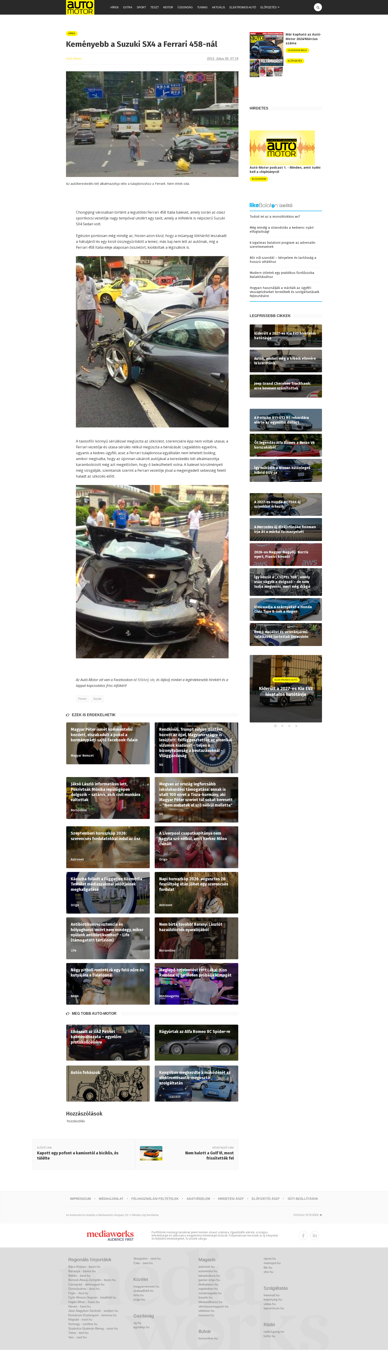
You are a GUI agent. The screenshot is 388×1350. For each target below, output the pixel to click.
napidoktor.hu (208, 1288)
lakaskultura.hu (209, 1275)
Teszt (154, 7)
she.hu (268, 1272)
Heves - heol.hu (79, 1306)
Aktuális (218, 7)
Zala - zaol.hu (143, 1263)
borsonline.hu (208, 1338)
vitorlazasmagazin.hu (213, 1306)
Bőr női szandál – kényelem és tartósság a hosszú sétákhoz (283, 260)
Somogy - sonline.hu (82, 1324)
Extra (127, 7)
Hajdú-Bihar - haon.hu (84, 1302)
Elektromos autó (242, 7)
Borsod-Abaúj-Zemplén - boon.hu (92, 1280)
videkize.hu (206, 1310)
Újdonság (185, 7)
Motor (168, 7)
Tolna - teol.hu (78, 1332)
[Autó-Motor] (80, 7)
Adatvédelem (198, 1198)
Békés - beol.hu (79, 1275)
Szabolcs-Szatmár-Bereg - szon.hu (93, 1328)
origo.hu (139, 1299)
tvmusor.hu (206, 1315)
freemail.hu (272, 1295)
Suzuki (97, 698)
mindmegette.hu (210, 1293)
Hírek (114, 7)
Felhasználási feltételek (155, 1198)
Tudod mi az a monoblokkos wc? (275, 217)
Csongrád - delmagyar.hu (86, 1284)
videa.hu (270, 1304)
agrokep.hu (141, 1327)
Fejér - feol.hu (78, 1293)
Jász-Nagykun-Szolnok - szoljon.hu (93, 1310)
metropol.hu (272, 1263)
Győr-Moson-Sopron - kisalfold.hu (92, 1297)
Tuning (202, 7)
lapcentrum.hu (274, 1308)
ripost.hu (270, 1258)
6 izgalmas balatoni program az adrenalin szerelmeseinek (282, 245)
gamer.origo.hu (209, 1280)
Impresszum (80, 1198)
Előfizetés (268, 7)
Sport (141, 7)
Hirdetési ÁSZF (231, 1198)
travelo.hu (205, 1297)
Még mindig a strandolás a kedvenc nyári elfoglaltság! (281, 230)
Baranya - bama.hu (82, 1271)
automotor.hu (207, 1271)
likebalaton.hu (208, 1284)
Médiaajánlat (111, 1198)
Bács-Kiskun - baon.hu (84, 1266)
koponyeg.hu (273, 1299)
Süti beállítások (303, 1198)
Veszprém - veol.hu (147, 1258)
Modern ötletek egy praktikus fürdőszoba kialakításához (282, 275)
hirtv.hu (138, 1295)
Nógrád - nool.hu (80, 1319)
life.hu (268, 1267)
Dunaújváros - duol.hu (84, 1288)
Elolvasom (259, 179)
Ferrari (82, 698)
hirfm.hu (269, 1336)
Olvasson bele (297, 50)
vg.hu (137, 1323)
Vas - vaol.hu (77, 1337)
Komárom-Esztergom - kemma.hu (92, 1315)
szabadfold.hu (143, 1290)
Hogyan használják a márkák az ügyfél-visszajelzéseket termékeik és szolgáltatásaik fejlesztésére (284, 292)
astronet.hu (206, 1266)
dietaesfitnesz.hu (210, 1302)
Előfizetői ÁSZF (266, 1198)
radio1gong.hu (274, 1331)
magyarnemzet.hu (146, 1286)
